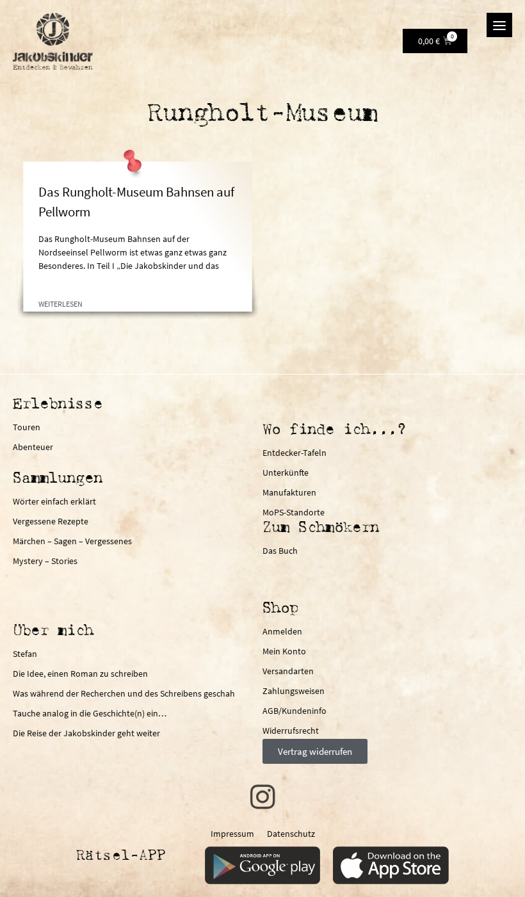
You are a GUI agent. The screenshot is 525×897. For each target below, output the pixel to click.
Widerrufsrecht (290, 730)
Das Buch (280, 550)
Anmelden (282, 631)
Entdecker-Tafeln (294, 452)
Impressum (232, 833)
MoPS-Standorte (293, 512)
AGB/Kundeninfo (294, 710)
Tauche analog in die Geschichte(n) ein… (89, 713)
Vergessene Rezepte (50, 521)
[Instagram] (262, 797)
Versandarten (288, 671)
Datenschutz (291, 833)
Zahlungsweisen (293, 691)
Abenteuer (33, 447)
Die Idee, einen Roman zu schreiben (80, 673)
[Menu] (499, 25)
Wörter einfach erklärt (54, 501)
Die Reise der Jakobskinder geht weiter (86, 733)
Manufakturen (289, 492)
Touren (26, 427)
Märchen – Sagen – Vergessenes (72, 541)
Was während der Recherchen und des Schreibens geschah (124, 693)
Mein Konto (284, 651)
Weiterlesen (60, 304)
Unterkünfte (285, 472)
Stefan (25, 653)
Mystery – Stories (45, 561)
